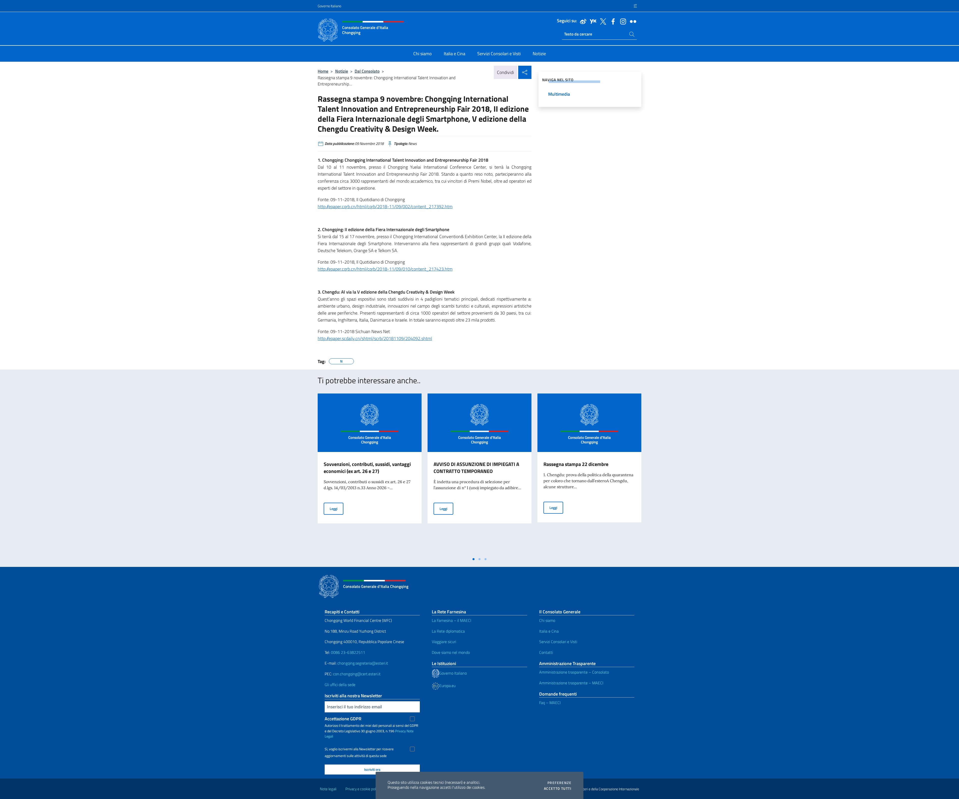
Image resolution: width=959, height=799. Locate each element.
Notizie (341, 71)
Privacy (400, 731)
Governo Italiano (329, 5)
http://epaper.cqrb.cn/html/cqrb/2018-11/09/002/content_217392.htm (385, 206)
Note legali (328, 789)
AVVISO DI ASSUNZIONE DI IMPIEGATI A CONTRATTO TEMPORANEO (476, 467)
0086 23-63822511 (348, 652)
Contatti (546, 652)
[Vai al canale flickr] (632, 21)
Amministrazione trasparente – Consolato (574, 672)
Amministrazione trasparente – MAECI (571, 683)
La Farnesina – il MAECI (451, 620)
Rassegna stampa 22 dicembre (575, 464)
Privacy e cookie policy (362, 789)
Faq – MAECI (550, 703)
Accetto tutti (557, 788)
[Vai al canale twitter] (602, 21)
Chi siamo (547, 620)
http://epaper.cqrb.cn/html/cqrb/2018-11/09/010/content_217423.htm (385, 269)
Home (323, 71)
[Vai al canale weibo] (582, 21)
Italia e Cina (549, 631)
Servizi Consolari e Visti (558, 642)
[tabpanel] (370, 474)
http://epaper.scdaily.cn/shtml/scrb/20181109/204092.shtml (375, 338)
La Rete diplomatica (448, 631)
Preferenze (559, 783)
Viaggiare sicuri (444, 642)
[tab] (474, 559)
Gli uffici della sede (340, 685)
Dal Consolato (367, 71)
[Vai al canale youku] (592, 21)
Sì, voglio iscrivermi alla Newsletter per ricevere (359, 749)
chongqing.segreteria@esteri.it (362, 663)
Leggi (336, 508)
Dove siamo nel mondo (451, 652)
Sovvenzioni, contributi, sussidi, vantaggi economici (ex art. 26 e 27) (367, 467)
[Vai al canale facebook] (612, 21)
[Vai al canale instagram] (622, 21)
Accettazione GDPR (343, 718)
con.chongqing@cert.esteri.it (357, 674)
